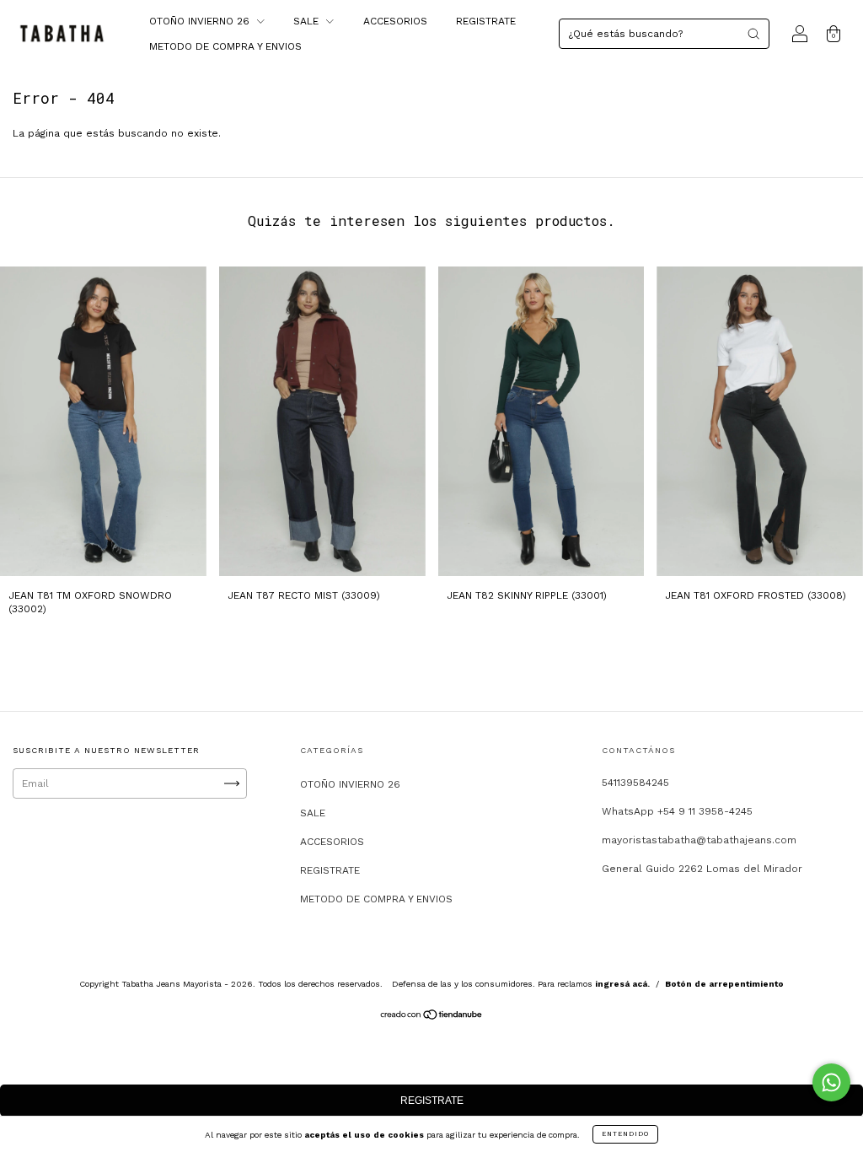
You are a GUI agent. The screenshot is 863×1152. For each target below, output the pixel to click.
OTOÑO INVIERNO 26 (201, 21)
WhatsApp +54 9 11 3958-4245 (677, 811)
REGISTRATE (486, 21)
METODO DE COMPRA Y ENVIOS (225, 46)
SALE (307, 21)
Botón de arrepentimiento (724, 983)
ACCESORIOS (395, 21)
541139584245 (635, 783)
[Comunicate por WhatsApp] (831, 1082)
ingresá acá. (622, 983)
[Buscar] (753, 33)
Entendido (625, 1134)
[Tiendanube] (432, 1017)
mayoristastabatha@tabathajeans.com (699, 840)
